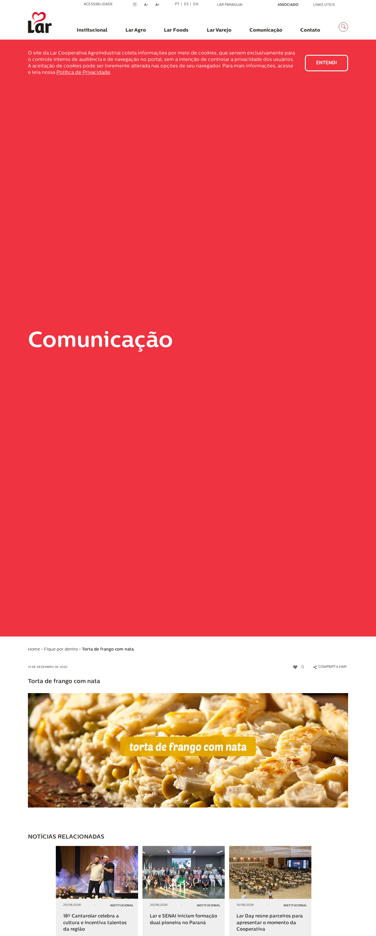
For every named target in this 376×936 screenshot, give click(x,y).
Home (34, 649)
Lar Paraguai (230, 5)
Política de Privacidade (83, 72)
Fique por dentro (61, 649)
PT (177, 4)
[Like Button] (295, 667)
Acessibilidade (98, 4)
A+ (159, 5)
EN (195, 4)
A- (148, 5)
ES (186, 4)
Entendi (326, 63)
